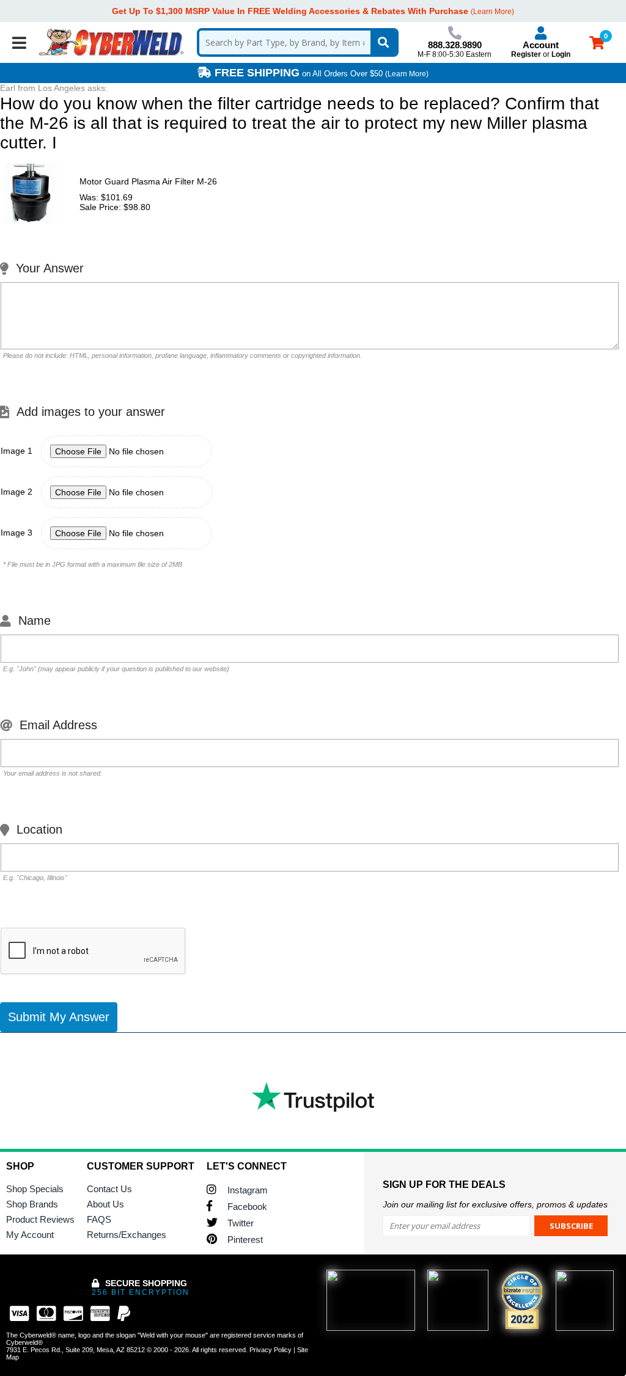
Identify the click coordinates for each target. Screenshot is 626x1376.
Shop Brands (32, 1204)
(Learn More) (407, 74)
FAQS (99, 1219)
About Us (105, 1204)
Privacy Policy (270, 1349)
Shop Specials (35, 1189)
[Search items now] (383, 42)
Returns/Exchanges (126, 1234)
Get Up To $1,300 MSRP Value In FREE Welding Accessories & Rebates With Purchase (290, 11)
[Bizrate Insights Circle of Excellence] (537, 1273)
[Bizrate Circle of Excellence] (522, 1300)
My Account (30, 1234)
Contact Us (109, 1189)
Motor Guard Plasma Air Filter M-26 (148, 181)
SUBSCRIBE (571, 1225)
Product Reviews (40, 1219)
